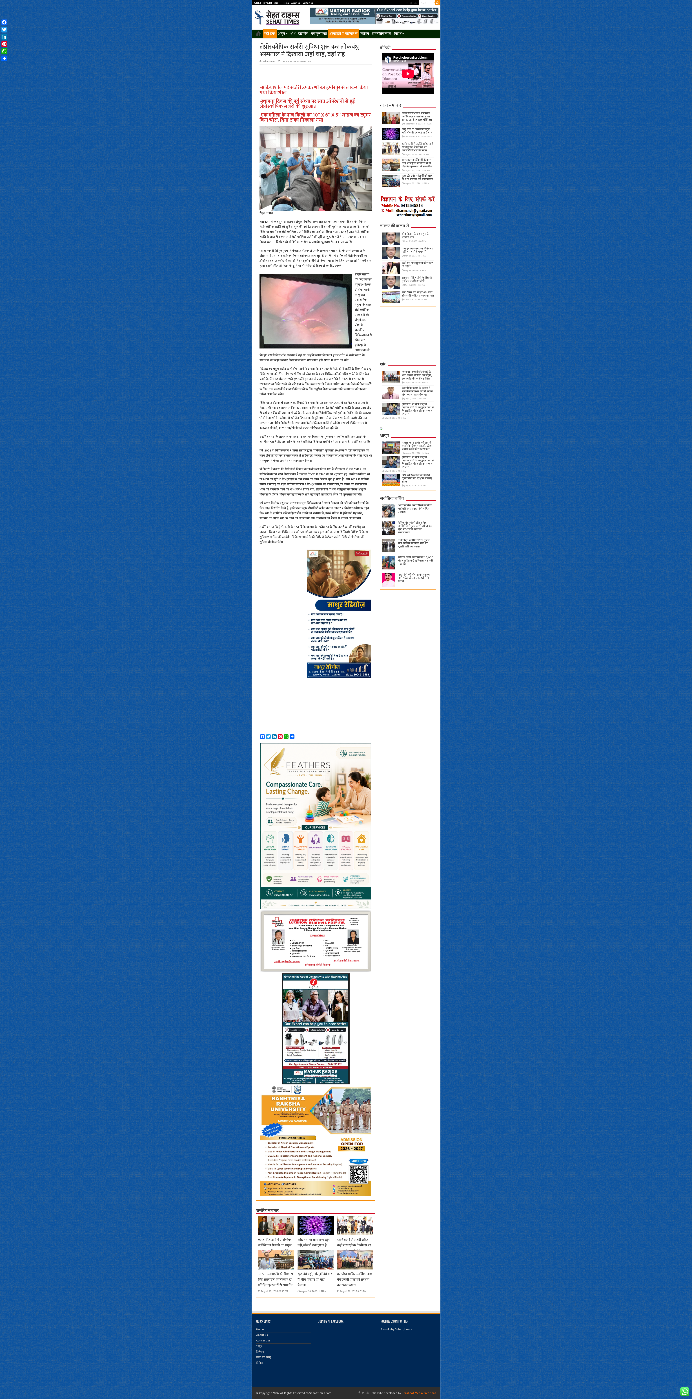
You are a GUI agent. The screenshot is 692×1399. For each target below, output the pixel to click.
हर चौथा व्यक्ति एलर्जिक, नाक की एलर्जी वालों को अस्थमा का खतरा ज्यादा (354, 1279)
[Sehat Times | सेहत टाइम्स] (278, 16)
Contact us (308, 3)
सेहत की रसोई (263, 1357)
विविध (398, 33)
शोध (292, 33)
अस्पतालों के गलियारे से (343, 33)
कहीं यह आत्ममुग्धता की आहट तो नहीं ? (417, 265)
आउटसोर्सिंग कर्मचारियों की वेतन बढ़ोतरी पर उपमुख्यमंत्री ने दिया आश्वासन (415, 508)
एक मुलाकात (319, 33)
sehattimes (269, 61)
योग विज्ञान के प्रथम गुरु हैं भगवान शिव (415, 236)
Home (286, 3)
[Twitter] (411, 3)
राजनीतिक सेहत (381, 33)
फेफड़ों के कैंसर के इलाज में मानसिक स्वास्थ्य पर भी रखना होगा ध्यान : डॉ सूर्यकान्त (417, 391)
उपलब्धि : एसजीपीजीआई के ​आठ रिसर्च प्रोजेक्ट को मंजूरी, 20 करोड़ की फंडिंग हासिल (417, 375)
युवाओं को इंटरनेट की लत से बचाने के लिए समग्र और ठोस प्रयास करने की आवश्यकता (417, 446)
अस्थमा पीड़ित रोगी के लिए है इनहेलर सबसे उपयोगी (417, 279)
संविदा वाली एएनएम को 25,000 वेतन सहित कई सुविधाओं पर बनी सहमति (415, 560)
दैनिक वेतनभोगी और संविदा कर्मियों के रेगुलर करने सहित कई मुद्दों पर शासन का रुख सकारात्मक (415, 527)
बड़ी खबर (269, 33)
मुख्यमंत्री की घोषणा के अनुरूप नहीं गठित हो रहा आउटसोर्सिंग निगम (414, 578)
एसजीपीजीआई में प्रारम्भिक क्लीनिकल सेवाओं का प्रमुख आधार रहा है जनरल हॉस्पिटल (275, 1245)
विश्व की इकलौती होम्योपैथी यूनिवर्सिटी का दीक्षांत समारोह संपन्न (417, 478)
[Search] (437, 2)
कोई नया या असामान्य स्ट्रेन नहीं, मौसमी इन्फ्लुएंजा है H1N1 (314, 1245)
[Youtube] (415, 3)
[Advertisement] (316, 74)
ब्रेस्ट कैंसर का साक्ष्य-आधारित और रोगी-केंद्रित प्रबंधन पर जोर (418, 294)
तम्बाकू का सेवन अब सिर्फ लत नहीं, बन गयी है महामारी (417, 250)
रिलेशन (364, 33)
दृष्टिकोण (303, 33)
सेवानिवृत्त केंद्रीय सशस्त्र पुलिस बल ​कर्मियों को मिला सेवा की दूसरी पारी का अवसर (414, 543)
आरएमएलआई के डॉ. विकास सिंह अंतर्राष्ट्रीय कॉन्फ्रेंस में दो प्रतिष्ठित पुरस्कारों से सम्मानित (275, 1279)
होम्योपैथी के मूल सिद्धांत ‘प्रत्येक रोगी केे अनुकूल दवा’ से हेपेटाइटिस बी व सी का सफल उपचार (418, 409)
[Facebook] (407, 3)
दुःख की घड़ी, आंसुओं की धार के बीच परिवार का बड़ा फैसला (315, 1279)
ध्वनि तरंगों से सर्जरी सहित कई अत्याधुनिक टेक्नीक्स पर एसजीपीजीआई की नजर (354, 1245)
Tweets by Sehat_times (396, 1329)
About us (295, 3)
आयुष (281, 33)
